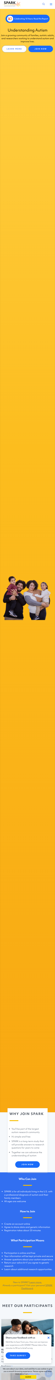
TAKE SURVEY (18, 1355)
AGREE (28, 1377)
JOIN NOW (41, 49)
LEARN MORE (14, 49)
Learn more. (35, 1282)
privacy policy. (34, 1374)
